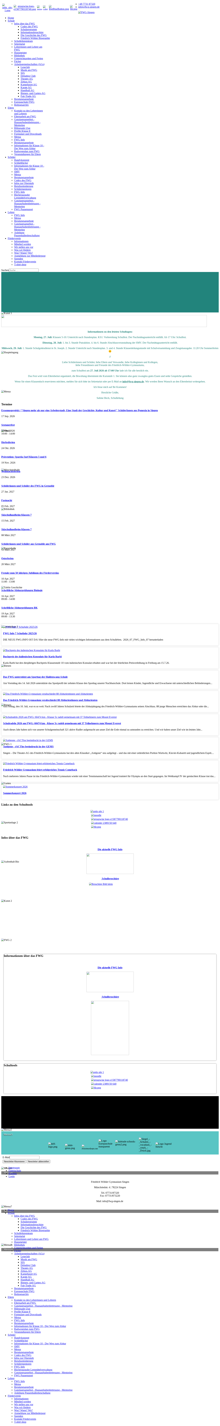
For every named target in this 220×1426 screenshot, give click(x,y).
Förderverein (14, 238)
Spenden (18, 258)
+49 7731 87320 (86, 4)
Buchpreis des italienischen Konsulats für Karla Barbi (32, 656)
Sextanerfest (8, 425)
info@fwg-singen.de (133, 381)
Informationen (21, 241)
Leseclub (25, 67)
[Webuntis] (7, 10)
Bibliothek (19, 55)
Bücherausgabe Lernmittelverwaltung (25, 196)
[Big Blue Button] (59, 9)
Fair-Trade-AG (28, 96)
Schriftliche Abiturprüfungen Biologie (22, 590)
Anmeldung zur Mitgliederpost (29, 255)
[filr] (73, 9)
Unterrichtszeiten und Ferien (28, 58)
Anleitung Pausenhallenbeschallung (27, 234)
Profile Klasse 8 (22, 131)
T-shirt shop (20, 264)
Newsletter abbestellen (38, 1161)
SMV (17, 171)
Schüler (11, 157)
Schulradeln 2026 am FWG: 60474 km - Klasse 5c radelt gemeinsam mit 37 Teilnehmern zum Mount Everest (62, 723)
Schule (11, 20)
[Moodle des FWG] (39, 7)
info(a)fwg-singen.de (89, 6)
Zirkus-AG (26, 81)
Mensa (17, 136)
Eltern (11, 107)
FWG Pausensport (23, 209)
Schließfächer (21, 163)
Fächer (17, 61)
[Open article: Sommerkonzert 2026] (15, 786)
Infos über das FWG (24, 23)
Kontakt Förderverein (25, 261)
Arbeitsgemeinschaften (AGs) (29, 64)
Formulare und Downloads (28, 134)
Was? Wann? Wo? (23, 253)
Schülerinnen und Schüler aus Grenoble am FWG (28, 544)
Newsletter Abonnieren (14, 1161)
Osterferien (7, 558)
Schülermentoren (22, 189)
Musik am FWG (29, 70)
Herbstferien (8, 442)
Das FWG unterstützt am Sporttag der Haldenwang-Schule (35, 677)
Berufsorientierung (23, 186)
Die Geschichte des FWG (34, 35)
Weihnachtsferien (10, 471)
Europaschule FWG (24, 102)
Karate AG (26, 87)
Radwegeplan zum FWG (27, 151)
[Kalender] (45, 7)
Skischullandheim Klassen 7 (16, 514)
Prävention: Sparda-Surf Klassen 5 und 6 (23, 456)
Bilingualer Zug (22, 128)
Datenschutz (15, 1170)
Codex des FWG (29, 26)
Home (11, 17)
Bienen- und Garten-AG (33, 93)
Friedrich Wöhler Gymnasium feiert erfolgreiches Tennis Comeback (40, 769)
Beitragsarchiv (21, 105)
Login (12, 1176)
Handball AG (27, 90)
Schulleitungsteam (23, 41)
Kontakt (13, 1173)
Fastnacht (6, 500)
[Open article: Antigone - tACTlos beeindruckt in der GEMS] (28, 740)
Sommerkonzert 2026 (14, 793)
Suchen (5, 270)
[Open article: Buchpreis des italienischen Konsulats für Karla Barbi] (31, 650)
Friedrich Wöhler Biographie (35, 38)
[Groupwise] (25, 9)
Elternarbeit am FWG (25, 116)
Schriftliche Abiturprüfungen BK (19, 607)
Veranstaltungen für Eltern (27, 154)
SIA (23, 73)
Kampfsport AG (29, 84)
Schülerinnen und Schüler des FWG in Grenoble (27, 485)
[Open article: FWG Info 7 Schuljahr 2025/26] (20, 627)
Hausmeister (20, 52)
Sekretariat (19, 44)
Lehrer (11, 212)
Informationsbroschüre (32, 32)
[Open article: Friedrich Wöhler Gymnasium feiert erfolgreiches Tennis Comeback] (39, 763)
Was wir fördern (22, 250)
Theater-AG (27, 78)
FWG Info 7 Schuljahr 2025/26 (20, 633)
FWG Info (19, 139)
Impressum (14, 1167)
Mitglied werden (22, 244)
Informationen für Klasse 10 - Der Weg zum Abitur (29, 147)
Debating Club (28, 75)
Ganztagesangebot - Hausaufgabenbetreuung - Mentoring (27, 122)
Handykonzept (21, 160)
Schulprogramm (29, 29)
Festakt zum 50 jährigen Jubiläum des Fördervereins (30, 573)
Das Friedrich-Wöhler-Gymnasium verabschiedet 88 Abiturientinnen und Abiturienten (50, 700)
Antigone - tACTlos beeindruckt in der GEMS (28, 746)
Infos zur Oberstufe (24, 183)
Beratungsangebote (24, 99)
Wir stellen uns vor (23, 247)
